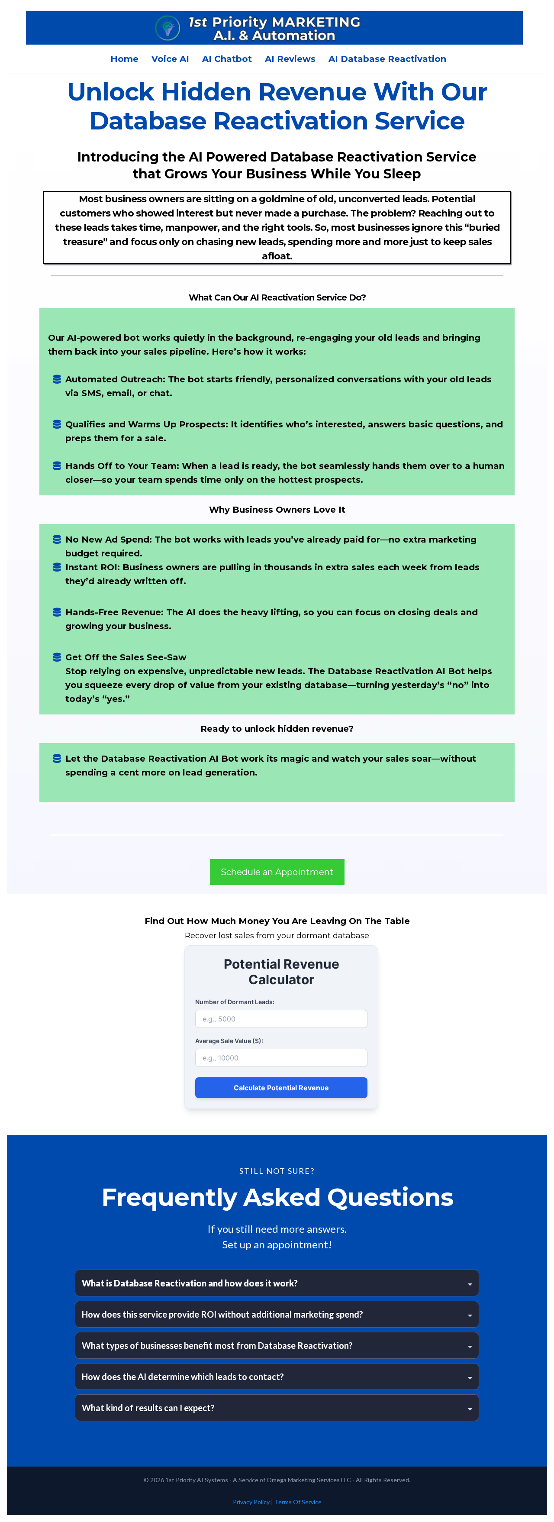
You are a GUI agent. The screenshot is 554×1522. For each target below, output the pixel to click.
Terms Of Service (298, 1502)
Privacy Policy (251, 1502)
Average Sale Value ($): (229, 1040)
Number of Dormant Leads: (234, 1001)
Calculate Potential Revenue (281, 1087)
